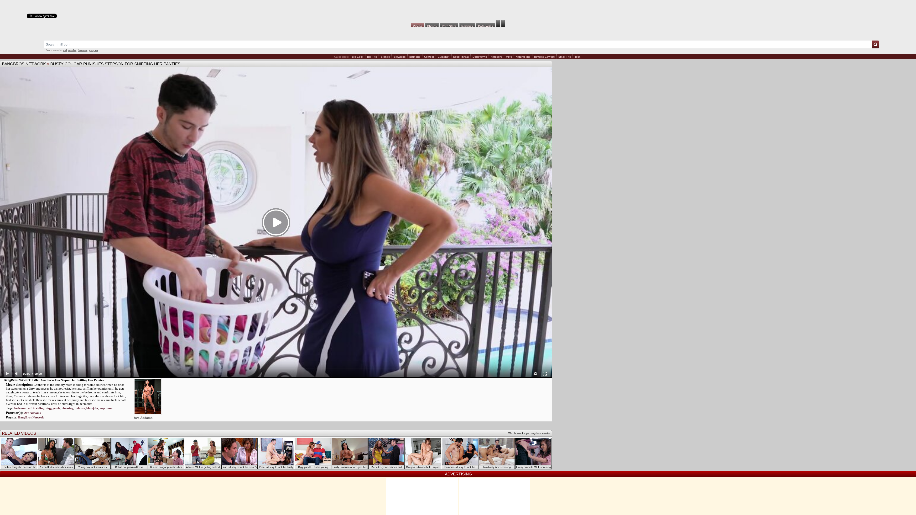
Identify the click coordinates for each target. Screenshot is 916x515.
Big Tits (372, 56)
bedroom (20, 408)
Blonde (385, 56)
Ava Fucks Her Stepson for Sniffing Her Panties (72, 380)
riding (40, 408)
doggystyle (53, 408)
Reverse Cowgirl (544, 56)
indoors (80, 408)
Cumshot (443, 56)
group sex (93, 50)
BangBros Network (24, 64)
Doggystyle (480, 56)
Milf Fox (458, 10)
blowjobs (92, 408)
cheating (67, 408)
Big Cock (357, 56)
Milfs (509, 56)
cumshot (72, 50)
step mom (106, 408)
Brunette (414, 56)
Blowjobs (400, 56)
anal (65, 50)
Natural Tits (523, 56)
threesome (82, 50)
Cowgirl (429, 56)
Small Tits (564, 56)
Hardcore (496, 56)
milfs (31, 408)
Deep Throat (461, 56)
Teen (578, 56)
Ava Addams (32, 413)
